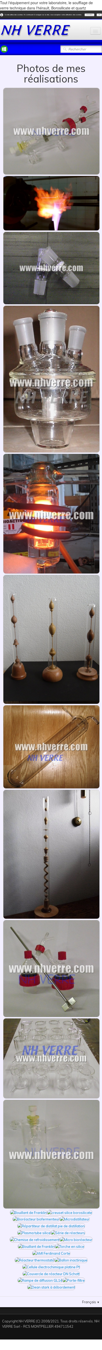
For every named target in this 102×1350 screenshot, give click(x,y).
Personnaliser (89, 14)
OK (99, 14)
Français (91, 1302)
